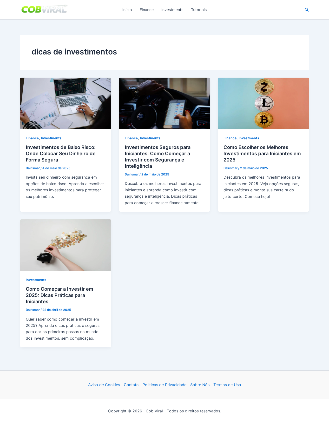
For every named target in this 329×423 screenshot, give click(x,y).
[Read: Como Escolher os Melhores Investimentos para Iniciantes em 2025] (263, 103)
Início (127, 9)
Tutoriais (199, 9)
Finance (147, 9)
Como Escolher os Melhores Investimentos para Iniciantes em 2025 (262, 153)
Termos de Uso (227, 384)
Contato (131, 384)
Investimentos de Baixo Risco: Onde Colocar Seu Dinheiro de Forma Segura (61, 153)
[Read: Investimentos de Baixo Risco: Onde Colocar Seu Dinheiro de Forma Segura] (65, 103)
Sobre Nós (200, 384)
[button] (307, 10)
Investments (172, 9)
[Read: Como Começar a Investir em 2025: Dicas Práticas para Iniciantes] (65, 244)
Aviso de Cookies (104, 384)
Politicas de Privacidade (164, 384)
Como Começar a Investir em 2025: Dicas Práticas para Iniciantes (59, 295)
